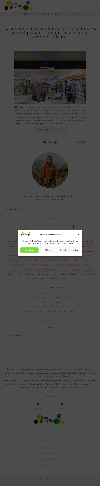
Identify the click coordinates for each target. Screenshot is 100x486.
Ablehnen (48, 250)
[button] (78, 234)
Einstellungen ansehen (69, 250)
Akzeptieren (29, 250)
